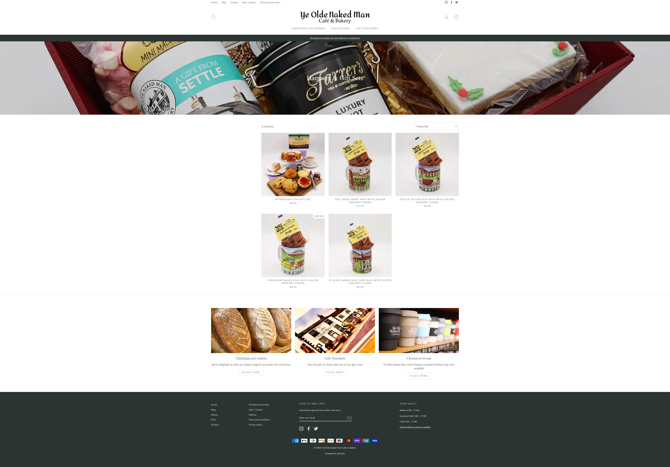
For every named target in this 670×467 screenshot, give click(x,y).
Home (214, 404)
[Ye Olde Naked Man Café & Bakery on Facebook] (309, 429)
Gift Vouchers (367, 28)
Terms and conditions (259, 419)
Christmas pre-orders (270, 2)
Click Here (251, 372)
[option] (335, 38)
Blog (224, 2)
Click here (419, 376)
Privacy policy (255, 424)
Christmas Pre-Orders (309, 28)
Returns (252, 414)
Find (213, 419)
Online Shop (341, 28)
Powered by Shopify (335, 453)
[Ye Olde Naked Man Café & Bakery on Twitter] (316, 429)
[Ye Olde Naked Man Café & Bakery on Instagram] (301, 429)
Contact (234, 2)
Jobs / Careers (249, 2)
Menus (214, 2)
